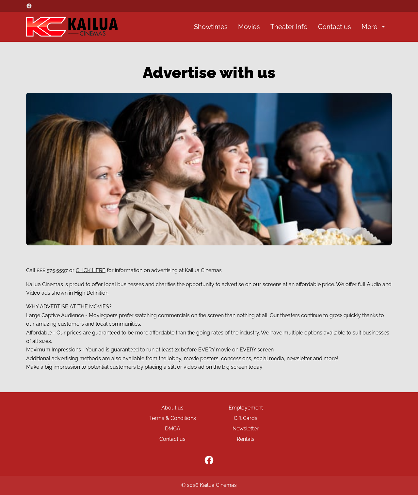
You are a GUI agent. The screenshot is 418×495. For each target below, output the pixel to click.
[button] (209, 169)
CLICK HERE (90, 270)
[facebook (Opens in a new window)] (29, 6)
